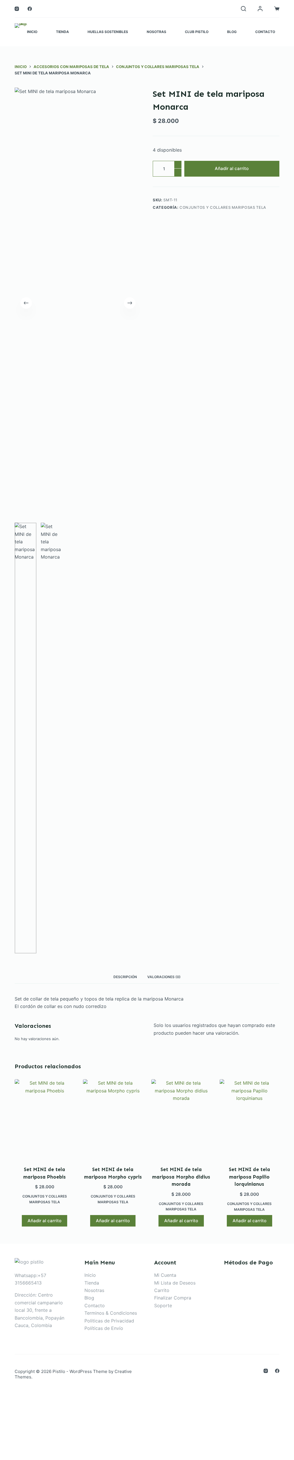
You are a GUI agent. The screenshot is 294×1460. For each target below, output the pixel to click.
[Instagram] (17, 9)
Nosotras (156, 32)
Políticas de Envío (103, 1328)
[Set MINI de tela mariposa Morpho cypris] (113, 1119)
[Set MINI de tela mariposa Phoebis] (44, 1119)
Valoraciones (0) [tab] (164, 977)
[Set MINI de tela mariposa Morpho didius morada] (181, 1119)
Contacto (265, 32)
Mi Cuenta (165, 1275)
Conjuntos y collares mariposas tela (222, 207)
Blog (232, 32)
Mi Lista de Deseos (175, 1283)
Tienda (62, 32)
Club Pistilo (196, 32)
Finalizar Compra (172, 1298)
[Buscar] (243, 8)
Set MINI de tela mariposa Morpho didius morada (181, 1177)
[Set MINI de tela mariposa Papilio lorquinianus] (249, 1119)
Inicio (32, 32)
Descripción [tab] (125, 977)
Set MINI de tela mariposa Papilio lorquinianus (249, 1177)
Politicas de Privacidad (109, 1321)
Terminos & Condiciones (110, 1313)
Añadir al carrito (232, 168)
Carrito (161, 1290)
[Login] (260, 8)
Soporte (163, 1305)
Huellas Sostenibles (108, 32)
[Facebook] (30, 9)
